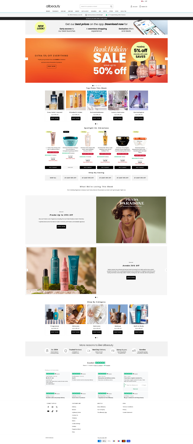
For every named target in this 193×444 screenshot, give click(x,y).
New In (105, 11)
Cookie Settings (76, 423)
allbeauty (51, 437)
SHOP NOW (131, 277)
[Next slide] (166, 59)
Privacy (124, 409)
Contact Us (75, 415)
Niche (116, 11)
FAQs (73, 432)
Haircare (70, 11)
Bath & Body (85, 11)
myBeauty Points (76, 412)
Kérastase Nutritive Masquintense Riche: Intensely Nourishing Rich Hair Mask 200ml (140, 150)
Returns (74, 409)
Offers (111, 11)
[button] (134, 6)
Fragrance (55, 11)
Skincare (63, 11)
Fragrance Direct (76, 429)
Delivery (74, 407)
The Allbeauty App (102, 412)
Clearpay (74, 418)
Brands (48, 11)
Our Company (101, 409)
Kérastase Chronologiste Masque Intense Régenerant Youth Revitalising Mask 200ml (122, 149)
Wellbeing (93, 11)
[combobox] (96, 6)
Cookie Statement (127, 412)
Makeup (77, 11)
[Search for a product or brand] (111, 6)
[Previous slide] (26, 59)
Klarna (73, 421)
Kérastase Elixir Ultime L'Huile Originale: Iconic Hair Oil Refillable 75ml (105, 149)
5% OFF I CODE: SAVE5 (53, 152)
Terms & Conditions (128, 407)
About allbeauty (101, 407)
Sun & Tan (123, 11)
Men (100, 11)
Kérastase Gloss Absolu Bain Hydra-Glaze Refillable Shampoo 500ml (88, 149)
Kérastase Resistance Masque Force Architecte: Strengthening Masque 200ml (70, 149)
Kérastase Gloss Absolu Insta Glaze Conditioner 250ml (53, 148)
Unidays (74, 426)
